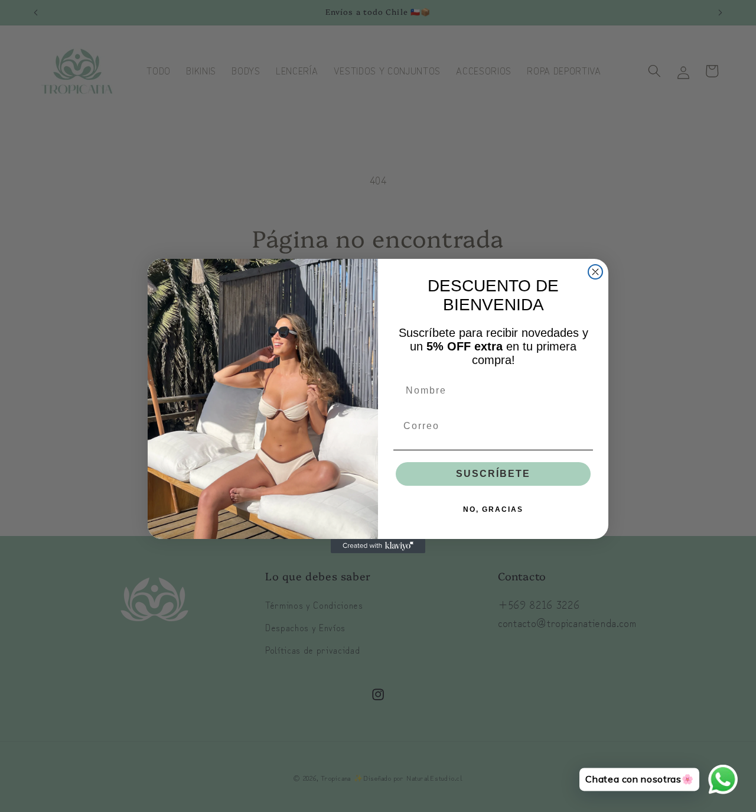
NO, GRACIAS (493, 509)
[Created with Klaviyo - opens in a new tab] (378, 546)
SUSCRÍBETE (493, 474)
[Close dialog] (595, 272)
